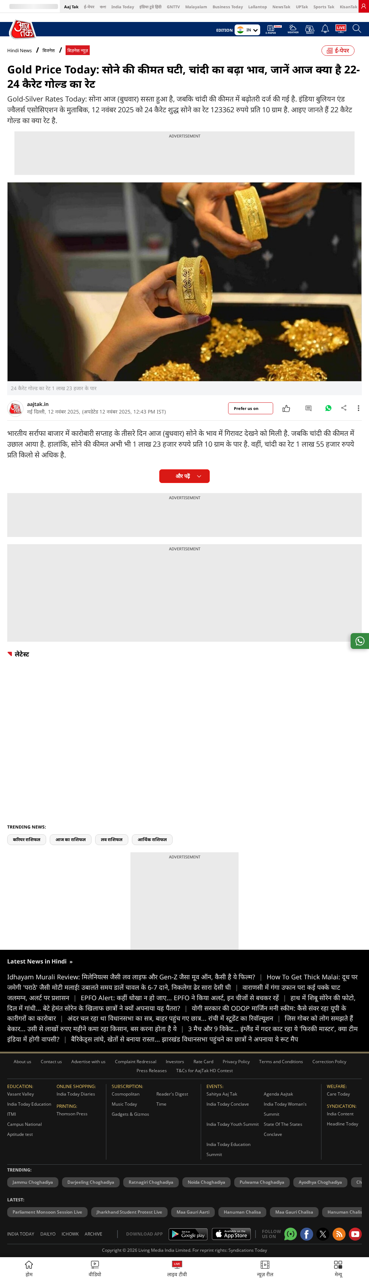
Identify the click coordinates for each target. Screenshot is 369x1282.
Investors (175, 1061)
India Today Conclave (227, 1104)
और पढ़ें (183, 476)
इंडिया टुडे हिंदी (150, 6)
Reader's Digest (172, 1094)
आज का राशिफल (70, 839)
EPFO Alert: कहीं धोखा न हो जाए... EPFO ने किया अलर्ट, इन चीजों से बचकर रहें (183, 997)
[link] (363, 6)
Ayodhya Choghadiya (320, 1182)
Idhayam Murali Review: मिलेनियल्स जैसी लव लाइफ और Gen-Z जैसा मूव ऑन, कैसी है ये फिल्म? (135, 976)
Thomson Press (72, 1114)
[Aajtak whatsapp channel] (290, 1234)
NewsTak (281, 6)
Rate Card (203, 1061)
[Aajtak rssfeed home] (339, 1234)
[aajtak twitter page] (322, 1234)
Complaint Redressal (135, 1061)
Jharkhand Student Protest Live (129, 1212)
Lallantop (257, 6)
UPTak (302, 6)
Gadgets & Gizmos (130, 1114)
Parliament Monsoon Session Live (47, 1212)
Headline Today (342, 1124)
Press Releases (152, 1070)
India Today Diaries (76, 1094)
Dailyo (47, 1234)
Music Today (124, 1104)
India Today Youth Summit (232, 1124)
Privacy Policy (236, 1061)
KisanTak (348, 6)
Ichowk (70, 1234)
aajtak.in (38, 404)
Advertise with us (88, 1061)
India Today (122, 6)
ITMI (11, 1114)
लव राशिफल (112, 839)
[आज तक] (23, 29)
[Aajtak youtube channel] (355, 1234)
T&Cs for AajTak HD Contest (204, 1070)
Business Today (228, 6)
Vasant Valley (20, 1094)
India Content (340, 1114)
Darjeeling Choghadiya (90, 1182)
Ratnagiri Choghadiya (151, 1182)
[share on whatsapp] (360, 641)
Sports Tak (324, 6)
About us (22, 1061)
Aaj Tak (71, 6)
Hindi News (19, 50)
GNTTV (173, 6)
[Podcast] (309, 29)
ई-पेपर (89, 6)
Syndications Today (247, 1250)
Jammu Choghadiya (33, 1182)
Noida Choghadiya (206, 1182)
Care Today (338, 1094)
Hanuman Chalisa (242, 1212)
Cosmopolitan (125, 1094)
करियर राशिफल (26, 839)
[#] (328, 410)
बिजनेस (49, 50)
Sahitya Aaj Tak (221, 1094)
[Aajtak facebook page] (306, 1234)
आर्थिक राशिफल (152, 839)
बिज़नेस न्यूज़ (77, 50)
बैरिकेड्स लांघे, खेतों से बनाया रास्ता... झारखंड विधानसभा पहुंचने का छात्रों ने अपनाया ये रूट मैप (184, 1039)
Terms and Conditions (281, 1061)
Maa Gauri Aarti (193, 1212)
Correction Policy (329, 1061)
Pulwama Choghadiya (262, 1182)
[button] (338, 1269)
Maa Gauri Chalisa (294, 1212)
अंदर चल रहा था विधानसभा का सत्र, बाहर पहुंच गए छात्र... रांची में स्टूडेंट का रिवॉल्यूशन (174, 1018)
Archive (93, 1234)
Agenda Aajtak (278, 1094)
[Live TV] (340, 30)
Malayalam (196, 6)
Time (161, 1104)
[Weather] (293, 31)
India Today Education (29, 1104)
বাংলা (103, 6)
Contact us (51, 1061)
